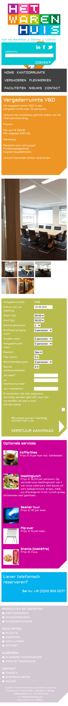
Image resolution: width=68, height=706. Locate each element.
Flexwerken (40, 80)
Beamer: (8, 352)
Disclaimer (40, 691)
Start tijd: (9, 315)
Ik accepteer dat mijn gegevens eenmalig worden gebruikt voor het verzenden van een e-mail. (26, 399)
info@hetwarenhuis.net (32, 697)
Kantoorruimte (31, 72)
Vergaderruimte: (14, 302)
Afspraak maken (17, 677)
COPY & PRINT (14, 641)
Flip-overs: (10, 357)
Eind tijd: (9, 320)
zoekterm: (11, 51)
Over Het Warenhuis (13, 39)
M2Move (40, 700)
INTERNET (11, 645)
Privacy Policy (27, 691)
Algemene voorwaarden (23, 657)
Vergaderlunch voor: (12, 345)
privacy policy (12, 404)
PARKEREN (12, 637)
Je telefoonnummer (14, 382)
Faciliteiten (15, 88)
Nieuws (35, 88)
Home (9, 72)
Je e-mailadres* (13, 388)
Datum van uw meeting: (12, 308)
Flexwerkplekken (18, 621)
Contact (50, 39)
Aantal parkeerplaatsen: (14, 368)
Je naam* (9, 375)
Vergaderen (15, 80)
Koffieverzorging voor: (14, 332)
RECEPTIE (11, 633)
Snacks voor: (11, 338)
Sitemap (36, 39)
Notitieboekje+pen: (14, 362)
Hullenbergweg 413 (22, 694)
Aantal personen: (14, 325)
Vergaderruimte (17, 617)
